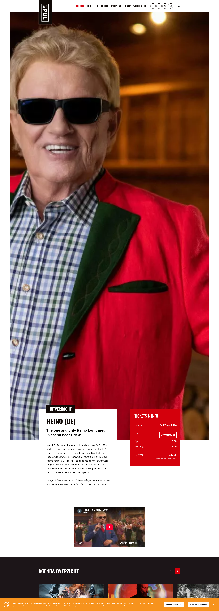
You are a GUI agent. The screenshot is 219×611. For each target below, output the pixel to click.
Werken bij (139, 6)
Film (96, 6)
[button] (178, 571)
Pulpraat (116, 6)
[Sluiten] (213, 604)
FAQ (89, 6)
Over (128, 6)
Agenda (80, 6)
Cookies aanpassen (174, 604)
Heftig (104, 6)
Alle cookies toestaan (198, 604)
